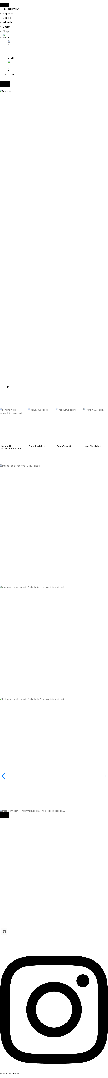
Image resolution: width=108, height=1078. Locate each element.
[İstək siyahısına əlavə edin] (22, 412)
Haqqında (8, 13)
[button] (54, 533)
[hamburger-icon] (4, 5)
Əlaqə (6, 31)
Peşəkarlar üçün (11, 8)
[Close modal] (4, 815)
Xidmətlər (8, 22)
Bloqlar (6, 26)
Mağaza (7, 17)
